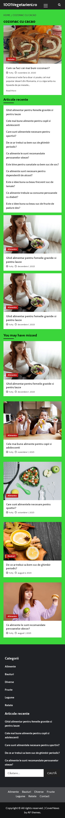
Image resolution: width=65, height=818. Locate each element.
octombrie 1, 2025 (26, 512)
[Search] (59, 5)
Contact (44, 796)
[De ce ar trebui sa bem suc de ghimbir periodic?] (32, 541)
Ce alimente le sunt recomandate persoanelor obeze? (25, 155)
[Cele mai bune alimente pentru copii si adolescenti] (32, 420)
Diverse (9, 681)
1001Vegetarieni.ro (20, 4)
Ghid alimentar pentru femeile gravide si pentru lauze (29, 112)
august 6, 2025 (25, 573)
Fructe (8, 689)
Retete (11, 59)
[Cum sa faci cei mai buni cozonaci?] (32, 44)
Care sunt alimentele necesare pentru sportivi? (28, 133)
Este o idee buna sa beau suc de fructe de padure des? (30, 205)
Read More (11, 90)
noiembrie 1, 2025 (26, 452)
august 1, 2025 (24, 633)
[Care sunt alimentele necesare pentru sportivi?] (32, 481)
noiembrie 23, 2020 (27, 72)
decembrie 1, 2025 (26, 266)
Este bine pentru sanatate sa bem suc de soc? (32, 164)
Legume (9, 697)
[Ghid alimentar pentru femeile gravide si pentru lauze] (32, 234)
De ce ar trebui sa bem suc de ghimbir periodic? (28, 144)
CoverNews (52, 808)
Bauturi (11, 556)
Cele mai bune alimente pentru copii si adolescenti (28, 122)
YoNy (11, 72)
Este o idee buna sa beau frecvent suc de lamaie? (29, 184)
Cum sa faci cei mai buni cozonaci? (28, 68)
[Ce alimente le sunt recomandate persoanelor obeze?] (32, 601)
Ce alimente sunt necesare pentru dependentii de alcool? (26, 173)
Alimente (12, 249)
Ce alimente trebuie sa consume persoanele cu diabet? (31, 194)
